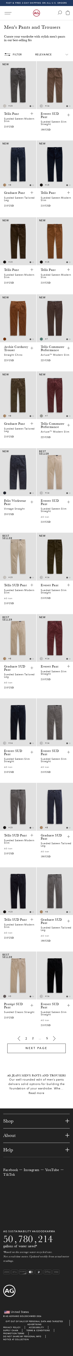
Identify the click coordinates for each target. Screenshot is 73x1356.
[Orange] (4, 339)
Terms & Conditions (38, 1330)
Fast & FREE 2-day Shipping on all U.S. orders (36, 3)
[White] (4, 106)
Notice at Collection (16, 1339)
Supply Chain (10, 1330)
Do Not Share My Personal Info (22, 1336)
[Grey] (41, 106)
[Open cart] (68, 13)
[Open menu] (8, 13)
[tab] (30, 106)
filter (17, 54)
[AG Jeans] (36, 13)
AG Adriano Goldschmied (20, 1316)
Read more (36, 1093)
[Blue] (4, 493)
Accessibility (36, 1327)
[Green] (41, 339)
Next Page (36, 1048)
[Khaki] (4, 185)
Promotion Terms (13, 1333)
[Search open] (60, 13)
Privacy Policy (12, 1327)
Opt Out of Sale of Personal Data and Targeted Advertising (34, 1323)
